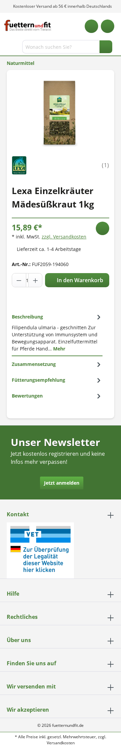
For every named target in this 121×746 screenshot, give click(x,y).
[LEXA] (19, 164)
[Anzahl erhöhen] (35, 280)
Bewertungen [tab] (27, 396)
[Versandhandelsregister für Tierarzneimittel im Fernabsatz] (40, 550)
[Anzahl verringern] (19, 280)
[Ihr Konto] (107, 26)
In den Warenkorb (79, 280)
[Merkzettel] (91, 26)
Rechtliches (22, 617)
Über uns (19, 640)
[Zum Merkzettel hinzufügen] (102, 228)
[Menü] (6, 48)
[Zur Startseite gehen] (27, 25)
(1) (105, 165)
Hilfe (13, 593)
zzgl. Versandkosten (64, 236)
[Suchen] (106, 46)
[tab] (57, 332)
